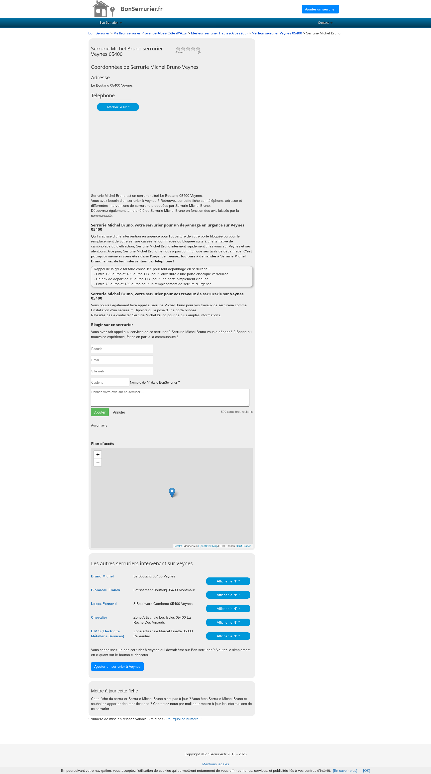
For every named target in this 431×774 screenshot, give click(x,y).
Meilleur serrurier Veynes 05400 (277, 33)
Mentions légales (215, 764)
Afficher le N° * (118, 107)
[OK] (366, 771)
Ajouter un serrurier (320, 9)
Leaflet (178, 546)
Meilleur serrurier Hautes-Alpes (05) (219, 33)
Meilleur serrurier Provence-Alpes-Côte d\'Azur (150, 33)
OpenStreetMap (207, 546)
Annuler (119, 412)
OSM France (243, 546)
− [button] (98, 462)
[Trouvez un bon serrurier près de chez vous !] (132, 8)
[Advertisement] (171, 151)
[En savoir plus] (345, 771)
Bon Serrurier (109, 22)
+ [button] (98, 454)
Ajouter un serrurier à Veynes (117, 666)
